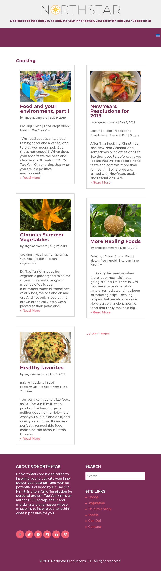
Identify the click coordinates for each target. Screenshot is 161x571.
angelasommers (35, 117)
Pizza (55, 387)
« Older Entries (98, 334)
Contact (94, 527)
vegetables (28, 263)
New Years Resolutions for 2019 (109, 111)
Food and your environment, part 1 (45, 108)
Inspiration (96, 503)
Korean (52, 259)
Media (93, 515)
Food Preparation (56, 126)
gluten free (98, 260)
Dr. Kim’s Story (99, 509)
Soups (134, 135)
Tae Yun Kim (41, 130)
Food (37, 126)
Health (25, 130)
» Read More (30, 178)
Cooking (26, 126)
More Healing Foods (115, 241)
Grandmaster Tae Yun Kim (108, 135)
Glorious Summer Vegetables (42, 237)
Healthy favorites (41, 367)
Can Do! (94, 521)
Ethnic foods (114, 256)
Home (93, 497)
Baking (25, 382)
